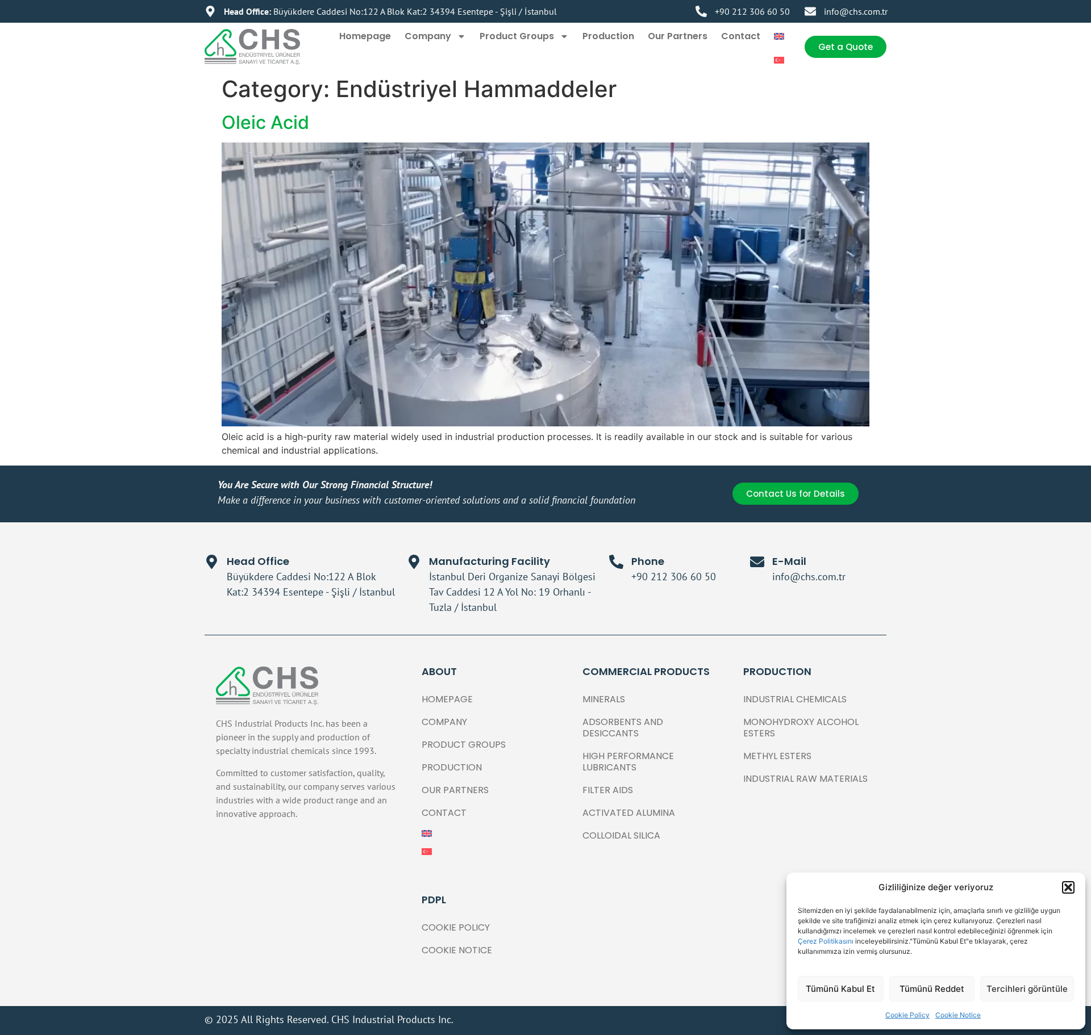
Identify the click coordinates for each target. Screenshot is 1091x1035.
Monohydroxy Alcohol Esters (801, 727)
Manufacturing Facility (489, 561)
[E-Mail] (757, 562)
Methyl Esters (777, 755)
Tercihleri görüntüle (1027, 988)
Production (608, 36)
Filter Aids (607, 790)
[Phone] (616, 562)
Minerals (603, 699)
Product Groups (517, 36)
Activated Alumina (628, 812)
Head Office (258, 561)
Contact (740, 36)
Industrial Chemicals (795, 699)
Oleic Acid (265, 122)
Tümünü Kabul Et (840, 988)
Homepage (365, 36)
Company (428, 36)
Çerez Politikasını (826, 941)
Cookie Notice (958, 1015)
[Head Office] (212, 562)
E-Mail (789, 561)
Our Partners (677, 36)
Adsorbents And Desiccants (622, 727)
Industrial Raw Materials (805, 778)
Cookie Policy (907, 1015)
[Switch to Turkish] (779, 60)
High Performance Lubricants (628, 761)
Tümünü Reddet (932, 988)
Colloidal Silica (621, 835)
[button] (1068, 887)
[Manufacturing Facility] (414, 562)
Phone (647, 561)
